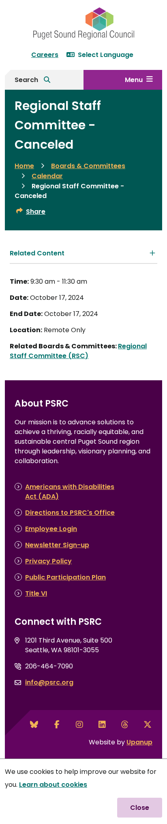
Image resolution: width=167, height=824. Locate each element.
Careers (44, 54)
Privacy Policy (48, 561)
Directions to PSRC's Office (70, 512)
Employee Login (51, 528)
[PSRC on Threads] (125, 724)
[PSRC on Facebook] (57, 724)
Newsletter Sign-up (57, 545)
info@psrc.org (49, 682)
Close (139, 807)
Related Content (37, 253)
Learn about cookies (53, 784)
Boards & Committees (88, 166)
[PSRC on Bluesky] (34, 724)
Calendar (47, 176)
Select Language (105, 54)
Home (24, 166)
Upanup (139, 742)
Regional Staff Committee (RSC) (78, 350)
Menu (134, 79)
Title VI (36, 593)
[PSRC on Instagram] (79, 724)
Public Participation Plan (65, 577)
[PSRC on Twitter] (147, 724)
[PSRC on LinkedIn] (102, 724)
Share (35, 211)
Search (26, 79)
